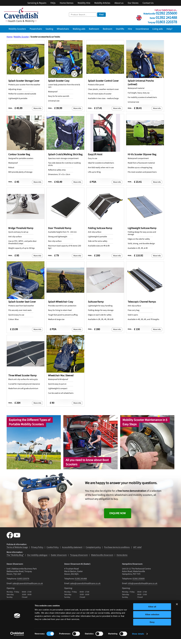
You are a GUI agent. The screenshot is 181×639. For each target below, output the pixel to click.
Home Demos (66, 3)
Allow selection (152, 614)
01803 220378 (162, 21)
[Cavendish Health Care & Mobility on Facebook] (10, 537)
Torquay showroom (79, 555)
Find (101, 14)
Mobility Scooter (21, 36)
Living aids (157, 29)
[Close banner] (177, 604)
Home (9, 36)
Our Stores (133, 3)
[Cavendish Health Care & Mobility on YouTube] (17, 537)
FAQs (53, 3)
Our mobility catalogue (37, 555)
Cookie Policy (53, 547)
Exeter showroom (59, 555)
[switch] (76, 634)
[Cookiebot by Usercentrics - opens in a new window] (17, 634)
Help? (169, 29)
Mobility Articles (102, 3)
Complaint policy (93, 547)
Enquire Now (117, 513)
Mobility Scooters (17, 29)
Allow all (152, 607)
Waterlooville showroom (102, 555)
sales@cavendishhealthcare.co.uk (27, 583)
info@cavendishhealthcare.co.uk (142, 583)
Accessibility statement (72, 547)
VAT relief (137, 547)
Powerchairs (36, 29)
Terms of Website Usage (17, 547)
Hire (130, 29)
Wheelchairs (63, 29)
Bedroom (107, 29)
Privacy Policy (37, 547)
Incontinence (142, 29)
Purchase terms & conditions (117, 547)
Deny (152, 622)
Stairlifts (120, 29)
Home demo (122, 555)
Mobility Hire (84, 3)
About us (118, 3)
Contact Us (148, 3)
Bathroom (94, 29)
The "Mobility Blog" (15, 555)
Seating (49, 29)
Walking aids (79, 29)
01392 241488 (163, 17)
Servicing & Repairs (36, 3)
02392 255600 (160, 12)
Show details (138, 634)
